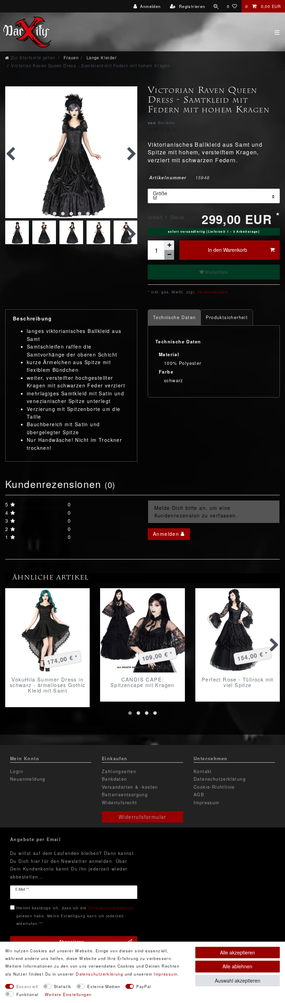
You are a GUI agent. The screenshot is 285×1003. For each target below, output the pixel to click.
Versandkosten (212, 291)
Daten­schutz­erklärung (99, 974)
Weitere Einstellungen (68, 994)
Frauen (70, 57)
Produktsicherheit (227, 317)
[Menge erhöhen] (169, 245)
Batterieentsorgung (125, 794)
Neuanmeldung (28, 779)
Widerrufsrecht (119, 802)
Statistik (63, 986)
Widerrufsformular (142, 816)
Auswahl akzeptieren (237, 980)
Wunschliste (216, 272)
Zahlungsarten (119, 771)
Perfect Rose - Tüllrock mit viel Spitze (238, 682)
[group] (47, 630)
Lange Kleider (101, 57)
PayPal (143, 986)
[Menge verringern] (169, 255)
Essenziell (27, 986)
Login (16, 771)
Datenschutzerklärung (220, 779)
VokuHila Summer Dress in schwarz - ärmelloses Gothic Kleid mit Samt (48, 685)
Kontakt (203, 771)
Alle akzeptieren (237, 952)
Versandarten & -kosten (130, 787)
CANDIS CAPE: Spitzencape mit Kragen (142, 682)
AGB (199, 794)
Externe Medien (104, 986)
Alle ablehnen (237, 966)
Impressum (206, 802)
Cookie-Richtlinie (214, 787)
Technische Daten (174, 317)
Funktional (27, 994)
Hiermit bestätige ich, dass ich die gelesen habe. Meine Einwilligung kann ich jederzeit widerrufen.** (74, 915)
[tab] (174, 317)
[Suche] (216, 6)
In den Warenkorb (227, 249)
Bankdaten (114, 779)
